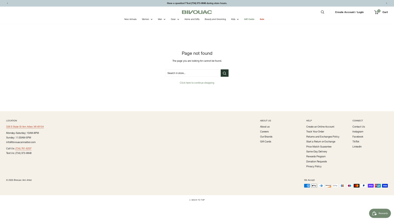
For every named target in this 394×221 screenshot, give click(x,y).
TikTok (355, 141)
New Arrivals (130, 19)
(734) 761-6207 (23, 148)
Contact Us (358, 126)
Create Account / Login (349, 12)
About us (265, 126)
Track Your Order (315, 131)
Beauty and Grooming (215, 19)
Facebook (357, 136)
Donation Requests (316, 161)
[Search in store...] (225, 73)
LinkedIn (357, 146)
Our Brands (266, 136)
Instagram (357, 131)
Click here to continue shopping (197, 82)
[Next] (386, 3)
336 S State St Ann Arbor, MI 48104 (25, 126)
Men (160, 19)
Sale (262, 19)
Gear (173, 19)
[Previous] (7, 3)
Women (145, 19)
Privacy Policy (314, 166)
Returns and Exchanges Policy (322, 136)
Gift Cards (249, 19)
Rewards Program (316, 156)
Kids (233, 19)
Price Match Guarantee (319, 146)
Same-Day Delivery (316, 151)
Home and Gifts (192, 19)
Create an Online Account (320, 126)
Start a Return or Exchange (320, 141)
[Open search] (322, 12)
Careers (264, 131)
